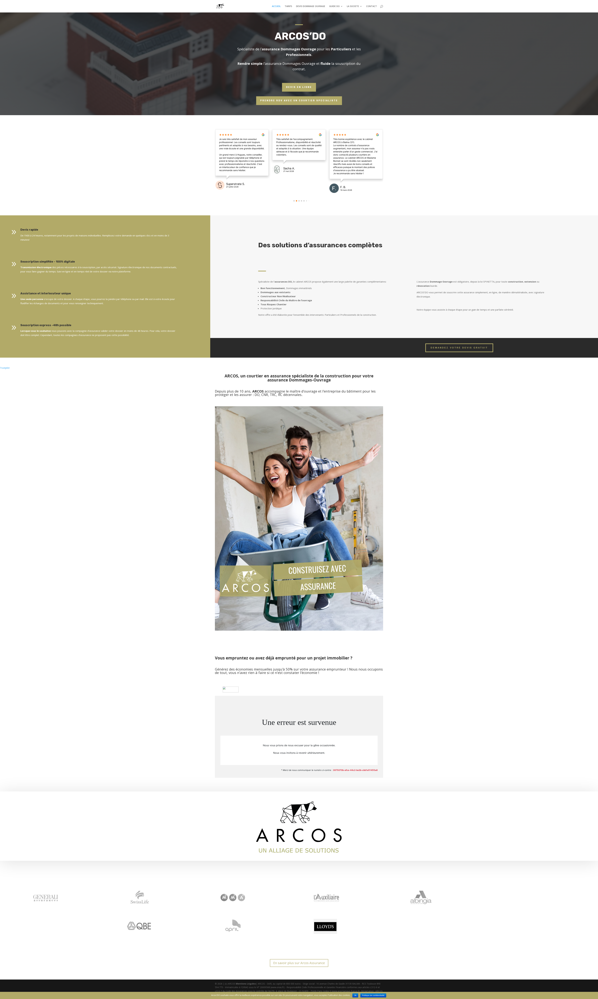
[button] (294, 200)
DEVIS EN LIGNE (299, 87)
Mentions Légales (246, 983)
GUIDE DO (334, 6)
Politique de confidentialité (373, 995)
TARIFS (288, 6)
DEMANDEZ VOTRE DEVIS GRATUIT (459, 347)
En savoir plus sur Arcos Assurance (299, 963)
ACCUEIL (276, 6)
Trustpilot (5, 367)
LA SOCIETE (353, 6)
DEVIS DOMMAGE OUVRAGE (310, 6)
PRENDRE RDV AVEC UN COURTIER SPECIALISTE (299, 100)
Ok (355, 995)
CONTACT (371, 6)
